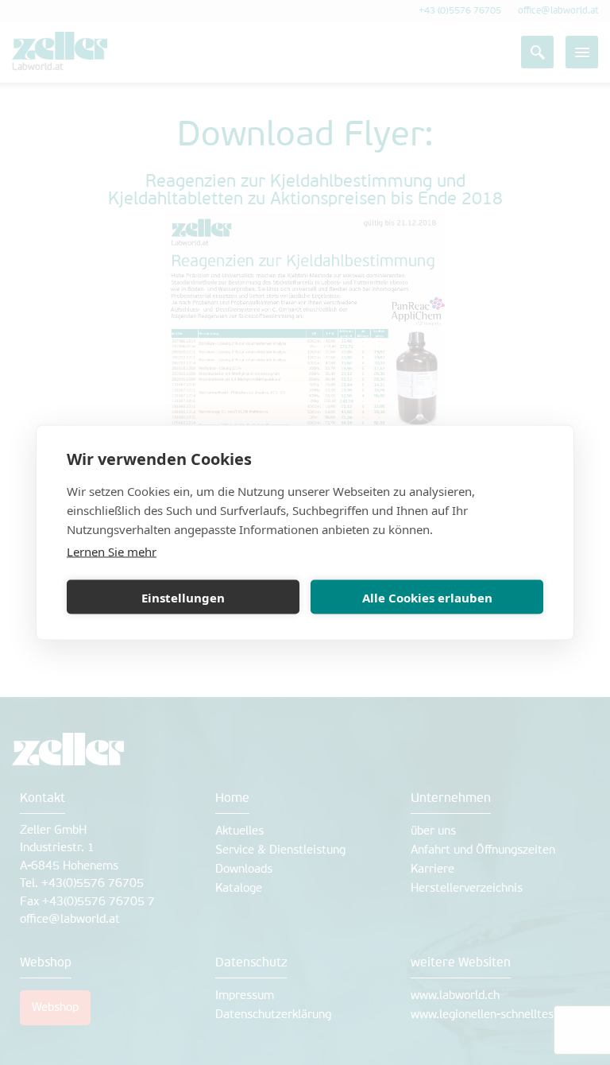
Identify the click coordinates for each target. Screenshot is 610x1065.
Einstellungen (183, 597)
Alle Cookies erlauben (427, 597)
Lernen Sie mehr (111, 552)
